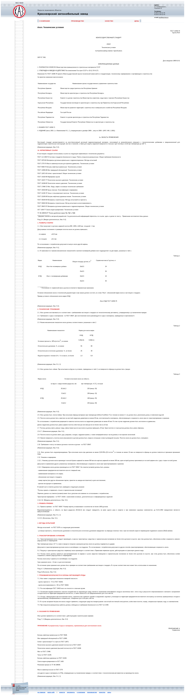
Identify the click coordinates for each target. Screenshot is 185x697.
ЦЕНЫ (136, 21)
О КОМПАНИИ (44, 21)
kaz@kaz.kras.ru (163, 17)
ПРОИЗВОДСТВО (77, 21)
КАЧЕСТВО (109, 21)
